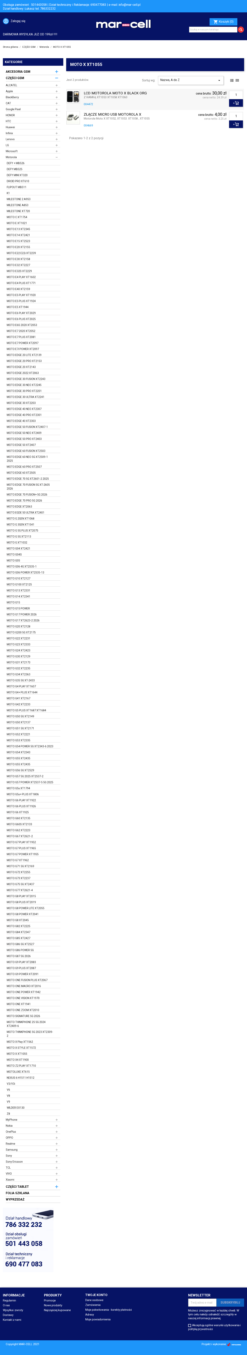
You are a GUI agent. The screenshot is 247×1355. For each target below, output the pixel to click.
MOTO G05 (13, 560)
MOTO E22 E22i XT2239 (21, 253)
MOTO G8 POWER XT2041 (23, 914)
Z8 (8, 1113)
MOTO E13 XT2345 (18, 229)
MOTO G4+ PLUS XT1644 (22, 692)
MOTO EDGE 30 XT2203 (21, 402)
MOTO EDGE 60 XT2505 (21, 472)
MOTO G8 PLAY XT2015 (21, 896)
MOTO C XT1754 (17, 217)
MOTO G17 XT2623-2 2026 (23, 620)
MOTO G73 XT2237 (18, 878)
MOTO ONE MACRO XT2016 (24, 986)
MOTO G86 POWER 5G (20, 950)
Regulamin (9, 1300)
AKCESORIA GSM (18, 71)
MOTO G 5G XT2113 (19, 536)
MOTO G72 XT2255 (18, 872)
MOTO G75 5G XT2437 (20, 884)
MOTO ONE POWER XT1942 (24, 992)
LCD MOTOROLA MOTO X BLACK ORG (115, 93)
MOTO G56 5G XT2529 (20, 770)
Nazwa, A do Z (191, 80)
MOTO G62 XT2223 (18, 830)
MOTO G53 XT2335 (18, 740)
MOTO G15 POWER (18, 608)
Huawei (10, 127)
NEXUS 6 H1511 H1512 (20, 1077)
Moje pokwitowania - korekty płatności (108, 1309)
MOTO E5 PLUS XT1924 (21, 301)
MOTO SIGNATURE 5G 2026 (23, 1016)
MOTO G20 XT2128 (18, 626)
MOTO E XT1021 (17, 223)
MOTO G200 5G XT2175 (21, 632)
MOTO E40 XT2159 (18, 289)
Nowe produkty (53, 1305)
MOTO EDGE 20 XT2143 (21, 367)
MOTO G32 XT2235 (18, 668)
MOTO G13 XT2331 (18, 590)
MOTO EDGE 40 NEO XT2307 (24, 408)
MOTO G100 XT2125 (19, 584)
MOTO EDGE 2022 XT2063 (23, 373)
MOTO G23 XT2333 (18, 644)
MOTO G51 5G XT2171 (20, 728)
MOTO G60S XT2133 (19, 824)
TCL (8, 1167)
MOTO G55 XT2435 (18, 758)
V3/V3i (11, 1083)
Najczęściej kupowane (57, 1310)
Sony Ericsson (14, 1161)
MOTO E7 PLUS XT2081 (21, 337)
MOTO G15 (13, 602)
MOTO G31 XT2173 (18, 662)
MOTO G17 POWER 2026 (22, 614)
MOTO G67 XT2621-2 (20, 836)
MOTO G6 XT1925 (18, 812)
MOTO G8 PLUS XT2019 (21, 902)
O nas (6, 1305)
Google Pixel (13, 109)
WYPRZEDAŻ (15, 1199)
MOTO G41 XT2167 (18, 698)
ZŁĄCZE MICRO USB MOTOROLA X (112, 115)
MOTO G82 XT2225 (18, 926)
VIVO (9, 1173)
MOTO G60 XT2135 (18, 818)
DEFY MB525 (14, 169)
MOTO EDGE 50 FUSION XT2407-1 (27, 426)
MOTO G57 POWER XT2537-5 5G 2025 (30, 782)
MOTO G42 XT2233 (18, 704)
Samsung (12, 1149)
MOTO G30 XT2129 (18, 656)
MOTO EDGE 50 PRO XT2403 (24, 438)
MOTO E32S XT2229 (19, 271)
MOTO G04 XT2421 (18, 548)
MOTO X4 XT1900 (18, 1059)
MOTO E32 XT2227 (18, 265)
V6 (8, 1089)
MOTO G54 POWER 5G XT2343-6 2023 (30, 746)
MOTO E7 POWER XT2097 (22, 343)
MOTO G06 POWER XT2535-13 (25, 572)
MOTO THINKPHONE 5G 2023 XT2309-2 (30, 1033)
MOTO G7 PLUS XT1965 (21, 848)
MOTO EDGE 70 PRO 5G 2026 (24, 500)
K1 (8, 193)
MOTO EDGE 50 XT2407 (21, 444)
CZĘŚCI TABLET (17, 1187)
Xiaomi (10, 1179)
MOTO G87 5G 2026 (19, 956)
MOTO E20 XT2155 (18, 247)
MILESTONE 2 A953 (18, 199)
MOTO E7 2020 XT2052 (21, 331)
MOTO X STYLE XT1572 (21, 1047)
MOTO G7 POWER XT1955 (23, 854)
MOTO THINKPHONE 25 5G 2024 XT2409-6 (26, 1024)
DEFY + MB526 (16, 163)
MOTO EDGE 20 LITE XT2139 (24, 355)
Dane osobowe (94, 1300)
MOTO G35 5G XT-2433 (21, 680)
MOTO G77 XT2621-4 (20, 890)
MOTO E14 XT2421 (18, 235)
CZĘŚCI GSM (15, 78)
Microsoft (12, 151)
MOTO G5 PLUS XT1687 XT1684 (26, 710)
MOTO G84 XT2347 (18, 932)
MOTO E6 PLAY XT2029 (21, 313)
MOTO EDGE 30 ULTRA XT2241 (25, 396)
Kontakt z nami (12, 1319)
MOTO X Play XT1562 (20, 1041)
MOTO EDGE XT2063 (19, 506)
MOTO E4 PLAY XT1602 (21, 277)
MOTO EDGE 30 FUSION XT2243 (26, 379)
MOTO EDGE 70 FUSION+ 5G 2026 (27, 494)
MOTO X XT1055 (17, 1053)
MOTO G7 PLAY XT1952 (21, 842)
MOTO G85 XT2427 (18, 938)
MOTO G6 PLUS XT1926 (21, 806)
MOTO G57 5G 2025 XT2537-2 (25, 776)
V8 (8, 1095)
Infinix (9, 133)
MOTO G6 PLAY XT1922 (21, 800)
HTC (8, 121)
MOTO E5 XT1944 (18, 307)
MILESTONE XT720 (18, 211)
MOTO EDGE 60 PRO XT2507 (24, 466)
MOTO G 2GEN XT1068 (20, 518)
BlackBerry (12, 97)
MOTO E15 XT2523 (18, 241)
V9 (8, 1101)
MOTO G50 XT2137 (18, 722)
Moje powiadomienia (98, 1319)
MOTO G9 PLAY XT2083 (21, 962)
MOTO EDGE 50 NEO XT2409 (24, 432)
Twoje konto (96, 1295)
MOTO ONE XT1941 (19, 1004)
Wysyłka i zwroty (13, 1310)
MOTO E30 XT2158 (18, 259)
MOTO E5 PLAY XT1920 (21, 295)
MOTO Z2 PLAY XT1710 (21, 1065)
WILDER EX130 (16, 1107)
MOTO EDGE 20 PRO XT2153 (24, 361)
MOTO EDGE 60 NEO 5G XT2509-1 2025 (27, 458)
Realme (10, 1143)
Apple (9, 91)
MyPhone (11, 1119)
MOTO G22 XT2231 (18, 638)
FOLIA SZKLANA (17, 1193)
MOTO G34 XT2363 (18, 674)
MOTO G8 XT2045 (18, 920)
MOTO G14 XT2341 (18, 596)
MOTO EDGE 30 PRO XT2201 (24, 391)
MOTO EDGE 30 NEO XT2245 (24, 385)
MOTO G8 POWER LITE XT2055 (25, 908)
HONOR (10, 115)
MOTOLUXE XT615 (18, 1071)
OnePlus (11, 1131)
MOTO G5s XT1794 (18, 788)
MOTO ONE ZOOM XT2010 (23, 1010)
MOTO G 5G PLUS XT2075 (22, 530)
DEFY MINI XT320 (17, 175)
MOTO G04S (14, 554)
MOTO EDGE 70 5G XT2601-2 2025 (28, 478)
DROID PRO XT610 (18, 181)
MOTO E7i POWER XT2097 (23, 349)
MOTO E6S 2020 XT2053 (22, 325)
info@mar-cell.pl (129, 5)
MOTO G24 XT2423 (18, 650)
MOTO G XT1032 (17, 542)
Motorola (11, 157)
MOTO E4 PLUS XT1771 (21, 283)
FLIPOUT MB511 (16, 187)
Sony (9, 1155)
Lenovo (10, 139)
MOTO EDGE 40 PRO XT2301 (24, 414)
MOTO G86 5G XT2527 (20, 944)
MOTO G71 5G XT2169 (20, 866)
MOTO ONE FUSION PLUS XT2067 (27, 980)
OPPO (9, 1137)
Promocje (50, 1300)
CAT (8, 103)
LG (7, 145)
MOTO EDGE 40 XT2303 (21, 420)
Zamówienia (93, 1304)
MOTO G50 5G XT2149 (20, 716)
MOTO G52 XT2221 (18, 734)
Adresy (89, 1314)
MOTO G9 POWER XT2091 (23, 974)
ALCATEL (11, 85)
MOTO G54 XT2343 (18, 752)
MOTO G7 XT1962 (18, 860)
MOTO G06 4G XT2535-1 (22, 566)
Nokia (9, 1125)
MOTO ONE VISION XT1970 (23, 998)
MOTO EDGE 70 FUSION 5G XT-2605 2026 (28, 486)
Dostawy (8, 1315)
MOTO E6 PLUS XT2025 (21, 319)
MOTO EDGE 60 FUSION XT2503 (26, 450)
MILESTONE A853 (17, 205)
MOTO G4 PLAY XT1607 (21, 686)
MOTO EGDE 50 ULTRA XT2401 (25, 512)
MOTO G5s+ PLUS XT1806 (23, 794)
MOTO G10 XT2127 (18, 578)
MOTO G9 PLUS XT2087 (21, 968)
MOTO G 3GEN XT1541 (20, 524)
